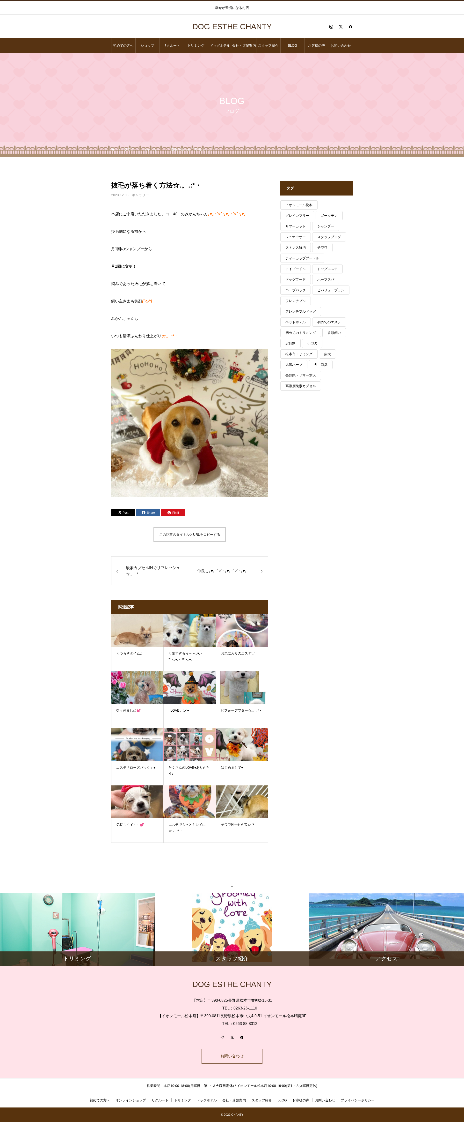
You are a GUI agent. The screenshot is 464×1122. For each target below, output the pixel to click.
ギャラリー (140, 195)
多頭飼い (334, 333)
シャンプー (325, 226)
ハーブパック (295, 290)
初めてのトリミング (300, 333)
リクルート (171, 45)
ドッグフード (295, 279)
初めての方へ (123, 45)
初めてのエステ (329, 322)
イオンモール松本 (298, 205)
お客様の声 (316, 45)
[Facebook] (350, 26)
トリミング (195, 45)
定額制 (290, 343)
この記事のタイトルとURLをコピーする (189, 534)
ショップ (147, 45)
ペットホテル (295, 322)
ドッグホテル (220, 45)
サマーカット (295, 226)
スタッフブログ (329, 237)
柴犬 (327, 354)
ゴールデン (329, 216)
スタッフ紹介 (268, 45)
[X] (340, 26)
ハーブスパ (325, 279)
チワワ (322, 247)
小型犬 (312, 343)
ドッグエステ (327, 269)
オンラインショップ (131, 1100)
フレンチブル (295, 301)
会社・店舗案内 (244, 45)
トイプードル (295, 269)
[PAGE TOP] (232, 886)
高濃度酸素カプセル (300, 386)
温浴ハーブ (293, 365)
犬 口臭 (320, 365)
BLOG (292, 45)
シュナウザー (295, 237)
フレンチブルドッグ (300, 311)
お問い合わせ (341, 45)
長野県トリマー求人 (300, 375)
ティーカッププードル (302, 258)
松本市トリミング (298, 354)
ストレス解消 (295, 247)
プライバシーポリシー (358, 1100)
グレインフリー (297, 216)
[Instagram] (331, 26)
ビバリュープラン (330, 290)
